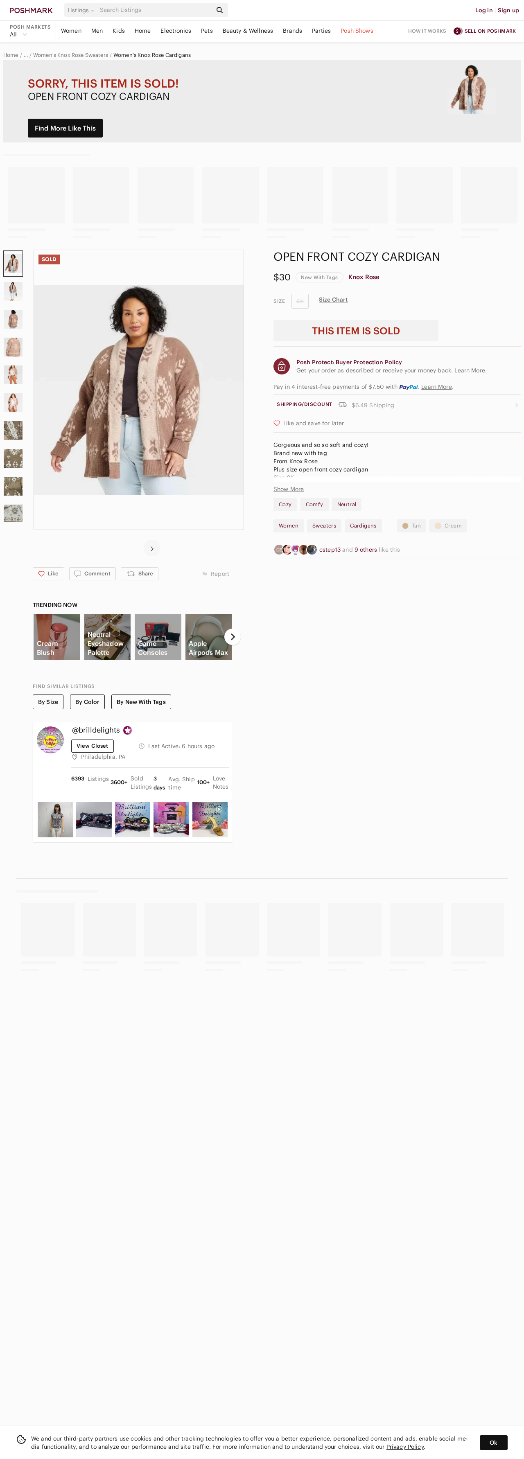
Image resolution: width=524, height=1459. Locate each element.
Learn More (436, 386)
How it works (427, 31)
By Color (87, 702)
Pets (207, 30)
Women (71, 30)
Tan (416, 525)
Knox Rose (363, 277)
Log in (484, 10)
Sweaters (324, 525)
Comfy (314, 504)
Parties (321, 30)
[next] (152, 548)
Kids (119, 30)
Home (143, 30)
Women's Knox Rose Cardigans (152, 55)
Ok (493, 1442)
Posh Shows (357, 30)
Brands (292, 30)
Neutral (347, 504)
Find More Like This (65, 128)
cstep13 (330, 549)
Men (97, 30)
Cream (453, 525)
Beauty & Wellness (248, 30)
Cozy (285, 504)
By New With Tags (141, 702)
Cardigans (363, 525)
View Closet (92, 745)
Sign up (508, 10)
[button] (82, 10)
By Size (48, 702)
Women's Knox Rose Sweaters (70, 55)
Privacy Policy (405, 1446)
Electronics (175, 30)
